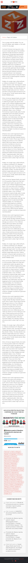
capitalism (14, 454)
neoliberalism (15, 470)
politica (13, 475)
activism (7, 452)
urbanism (18, 491)
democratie (8, 459)
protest (19, 475)
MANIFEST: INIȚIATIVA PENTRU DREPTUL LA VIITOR (14, 513)
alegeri (18, 452)
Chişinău (7, 456)
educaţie (15, 461)
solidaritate (19, 484)
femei (14, 466)
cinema (14, 456)
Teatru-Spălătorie (15, 486)
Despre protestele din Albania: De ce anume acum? (13, 539)
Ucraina (7, 491)
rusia (6, 484)
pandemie (15, 472)
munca (7, 470)
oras (22, 470)
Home (4, 37)
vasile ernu (8, 493)
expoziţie (14, 463)
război (12, 484)
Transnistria (8, 489)
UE (12, 491)
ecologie (16, 459)
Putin (13, 477)
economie (8, 461)
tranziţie (16, 489)
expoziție (7, 466)
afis (13, 452)
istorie (14, 468)
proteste (7, 477)
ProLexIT (21, 558)
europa (7, 463)
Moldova (21, 468)
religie (7, 479)
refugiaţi (20, 477)
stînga (7, 486)
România (20, 482)
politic (6, 475)
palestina (7, 472)
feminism (7, 468)
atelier (7, 454)
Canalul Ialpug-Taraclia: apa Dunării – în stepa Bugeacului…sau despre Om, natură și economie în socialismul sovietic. (14, 548)
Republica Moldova (16, 479)
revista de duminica (10, 482)
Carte (20, 454)
